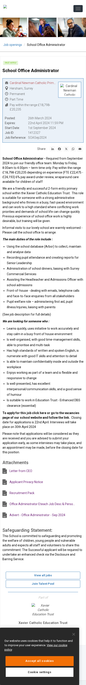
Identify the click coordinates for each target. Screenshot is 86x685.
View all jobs (43, 575)
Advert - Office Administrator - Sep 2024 (37, 515)
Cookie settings (39, 672)
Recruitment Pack (21, 493)
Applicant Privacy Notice (26, 482)
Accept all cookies (39, 661)
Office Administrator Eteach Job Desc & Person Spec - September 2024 (42, 504)
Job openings (12, 45)
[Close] (74, 634)
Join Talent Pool (43, 583)
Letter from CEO (20, 471)
